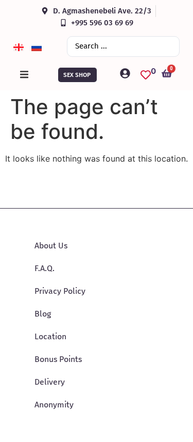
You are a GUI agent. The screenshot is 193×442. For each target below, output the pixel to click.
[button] (24, 75)
